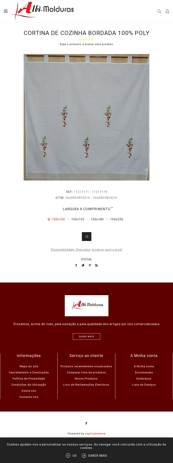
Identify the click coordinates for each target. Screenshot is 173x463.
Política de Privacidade (29, 378)
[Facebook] (86, 423)
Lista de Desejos (144, 384)
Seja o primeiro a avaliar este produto (86, 44)
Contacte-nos (28, 396)
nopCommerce (95, 433)
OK (74, 456)
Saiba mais (86, 336)
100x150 (58, 219)
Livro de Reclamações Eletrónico (86, 384)
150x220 (116, 219)
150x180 (97, 219)
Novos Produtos (86, 378)
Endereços (144, 378)
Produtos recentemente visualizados (86, 366)
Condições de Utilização (28, 384)
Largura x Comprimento (86, 209)
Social (86, 259)
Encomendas (144, 372)
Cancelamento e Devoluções (29, 372)
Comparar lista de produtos (86, 372)
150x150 (77, 219)
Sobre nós (29, 390)
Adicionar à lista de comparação (86, 236)
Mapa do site (29, 366)
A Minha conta (144, 366)
